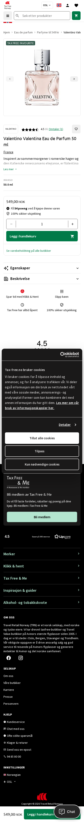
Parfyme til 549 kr (48, 32)
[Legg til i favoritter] (76, 129)
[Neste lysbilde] (74, 79)
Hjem (6, 32)
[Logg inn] (67, 5)
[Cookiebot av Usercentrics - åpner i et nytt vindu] (60, 355)
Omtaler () (56, 129)
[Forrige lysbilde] (10, 79)
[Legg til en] (71, 224)
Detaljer (65, 425)
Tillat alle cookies (42, 438)
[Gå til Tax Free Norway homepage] (7, 5)
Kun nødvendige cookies (42, 464)
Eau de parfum (23, 32)
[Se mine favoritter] (76, 5)
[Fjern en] (13, 224)
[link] (76, 15)
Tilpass (39, 451)
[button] (10, 169)
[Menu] (7, 15)
